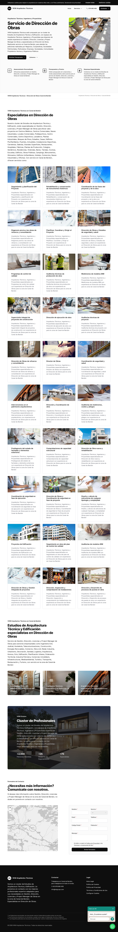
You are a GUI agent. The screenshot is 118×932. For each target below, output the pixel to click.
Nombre (75, 809)
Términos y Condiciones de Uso (83, 845)
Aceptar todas (90, 2)
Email (74, 817)
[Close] (113, 909)
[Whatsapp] (112, 926)
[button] (32, 828)
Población (94, 825)
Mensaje (75, 833)
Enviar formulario (89, 849)
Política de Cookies (92, 884)
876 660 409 (92, 8)
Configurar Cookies (92, 893)
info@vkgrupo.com (57, 889)
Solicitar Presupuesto (16, 57)
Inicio (69, 8)
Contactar (104, 8)
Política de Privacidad (92, 843)
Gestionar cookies (104, 2)
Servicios (77, 8)
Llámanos (32, 57)
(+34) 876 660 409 (57, 886)
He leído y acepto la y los (88, 844)
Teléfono (94, 817)
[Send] (112, 919)
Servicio (94, 809)
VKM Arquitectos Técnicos (22, 8)
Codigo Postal (76, 825)
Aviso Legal (90, 881)
